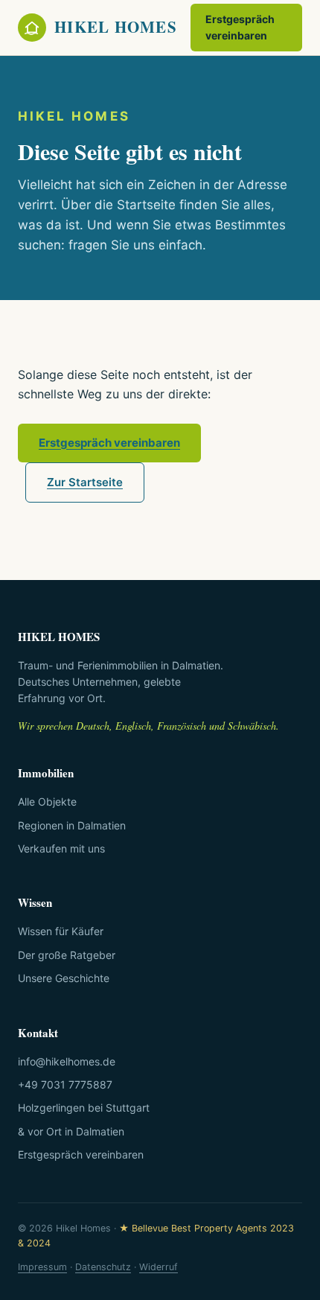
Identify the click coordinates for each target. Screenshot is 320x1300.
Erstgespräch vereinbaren (240, 27)
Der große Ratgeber (66, 955)
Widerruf (158, 1266)
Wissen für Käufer (60, 931)
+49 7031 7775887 (65, 1084)
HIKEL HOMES (115, 27)
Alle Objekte (47, 801)
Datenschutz (103, 1266)
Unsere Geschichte (63, 978)
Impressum (42, 1266)
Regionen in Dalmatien (72, 825)
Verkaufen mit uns (61, 848)
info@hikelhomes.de (66, 1061)
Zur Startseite (85, 482)
